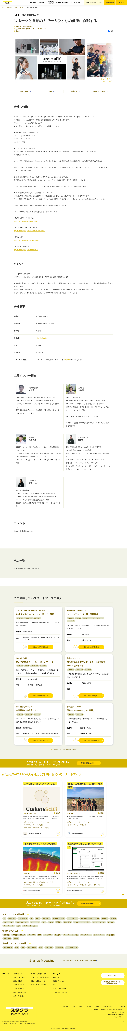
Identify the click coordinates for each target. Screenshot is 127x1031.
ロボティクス (23, 918)
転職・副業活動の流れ (20, 992)
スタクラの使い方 (19, 988)
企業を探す (42, 2)
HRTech (104, 918)
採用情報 (89, 1006)
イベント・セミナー (59, 988)
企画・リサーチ (99, 935)
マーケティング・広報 (71, 935)
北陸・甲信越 (32, 947)
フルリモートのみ (71, 947)
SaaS (37, 918)
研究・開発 (110, 935)
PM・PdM (31, 935)
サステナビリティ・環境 (81, 922)
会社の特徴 (24, 91)
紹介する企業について (38, 981)
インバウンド (35, 922)
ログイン (121, 2)
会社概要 (74, 91)
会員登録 (67, 360)
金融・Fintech (8, 922)
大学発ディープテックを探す (15, 943)
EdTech (113, 918)
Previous (103, 79)
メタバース (46, 918)
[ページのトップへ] (123, 894)
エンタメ (110, 922)
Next (109, 79)
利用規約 (66, 1006)
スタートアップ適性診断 (118, 1012)
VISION (49, 91)
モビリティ (11, 918)
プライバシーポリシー (77, 1006)
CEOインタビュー (59, 977)
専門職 (16, 938)
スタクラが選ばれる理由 (39, 974)
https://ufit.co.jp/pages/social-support (26, 240)
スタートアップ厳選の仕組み (40, 977)
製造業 (29, 27)
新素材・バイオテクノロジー (90, 918)
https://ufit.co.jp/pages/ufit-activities (26, 250)
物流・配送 (67, 922)
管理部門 (57, 935)
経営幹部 (6, 935)
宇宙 (18, 926)
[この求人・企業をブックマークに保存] (25, 647)
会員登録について (19, 985)
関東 (16, 947)
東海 (23, 947)
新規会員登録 (110, 2)
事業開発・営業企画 (19, 935)
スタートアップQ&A (19, 977)
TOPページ (5, 974)
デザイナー (7, 938)
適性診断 (51, 2)
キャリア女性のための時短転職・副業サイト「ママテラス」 (107, 1010)
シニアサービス (72, 918)
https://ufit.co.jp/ (41, 338)
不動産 (51, 922)
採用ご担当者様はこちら (94, 2)
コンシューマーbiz (98, 922)
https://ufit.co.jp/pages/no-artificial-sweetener (29, 231)
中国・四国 (49, 947)
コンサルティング (21, 922)
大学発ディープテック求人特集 (116, 1014)
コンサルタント (86, 935)
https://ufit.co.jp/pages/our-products (26, 221)
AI (4, 918)
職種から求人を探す (11, 931)
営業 (39, 935)
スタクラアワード (118, 1017)
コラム (55, 985)
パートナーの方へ (120, 1006)
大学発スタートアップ (60, 992)
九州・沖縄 (59, 947)
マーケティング (8, 926)
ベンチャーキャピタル (30, 926)
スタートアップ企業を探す (14, 914)
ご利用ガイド (17, 974)
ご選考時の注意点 (19, 996)
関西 (40, 947)
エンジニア (47, 935)
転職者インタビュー (59, 981)
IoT (31, 918)
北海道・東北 (8, 947)
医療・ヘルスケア (21, 27)
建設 (44, 922)
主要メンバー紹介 (98, 91)
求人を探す (33, 2)
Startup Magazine (62, 2)
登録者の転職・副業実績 (39, 985)
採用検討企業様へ (107, 1006)
